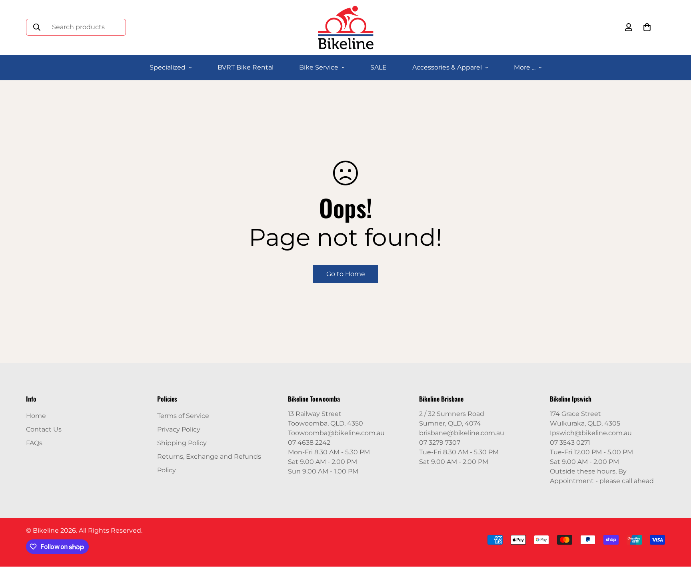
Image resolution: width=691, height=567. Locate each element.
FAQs (34, 443)
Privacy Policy (178, 429)
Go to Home (345, 274)
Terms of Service (183, 416)
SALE (378, 67)
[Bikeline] (345, 27)
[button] (647, 27)
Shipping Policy (182, 443)
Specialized (168, 67)
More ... (524, 67)
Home (36, 416)
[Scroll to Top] (675, 523)
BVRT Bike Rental (246, 67)
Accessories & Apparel (447, 67)
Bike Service (318, 67)
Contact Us (44, 429)
